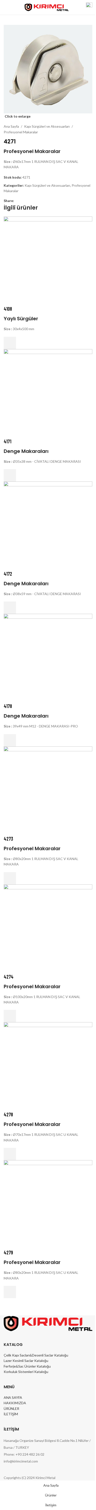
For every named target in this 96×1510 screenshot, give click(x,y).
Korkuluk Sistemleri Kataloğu (26, 1372)
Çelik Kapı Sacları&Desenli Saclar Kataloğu (36, 1355)
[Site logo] (47, 7)
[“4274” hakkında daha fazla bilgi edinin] (10, 1016)
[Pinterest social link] (29, 201)
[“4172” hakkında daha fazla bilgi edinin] (10, 607)
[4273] (48, 790)
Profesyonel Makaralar (21, 132)
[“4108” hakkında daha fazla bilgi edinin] (10, 343)
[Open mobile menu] (5, 7)
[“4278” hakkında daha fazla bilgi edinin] (10, 1154)
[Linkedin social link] (35, 201)
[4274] (48, 928)
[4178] (48, 658)
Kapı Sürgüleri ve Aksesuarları (47, 126)
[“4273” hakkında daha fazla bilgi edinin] (10, 878)
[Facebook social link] (17, 201)
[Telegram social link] (41, 201)
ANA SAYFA (13, 1397)
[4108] (48, 260)
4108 (8, 309)
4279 (8, 1252)
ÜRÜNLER (11, 1408)
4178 (8, 706)
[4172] (48, 525)
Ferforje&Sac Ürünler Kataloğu (27, 1366)
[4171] (48, 393)
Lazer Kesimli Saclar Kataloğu (26, 1360)
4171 (7, 441)
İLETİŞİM (11, 1414)
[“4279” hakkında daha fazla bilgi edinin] (10, 1292)
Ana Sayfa (11, 126)
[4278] (48, 1066)
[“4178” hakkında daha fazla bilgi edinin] (10, 740)
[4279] (48, 1204)
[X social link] (23, 201)
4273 (8, 839)
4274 (9, 977)
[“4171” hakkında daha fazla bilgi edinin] (10, 475)
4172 (8, 574)
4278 (8, 1114)
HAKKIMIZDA (15, 1403)
